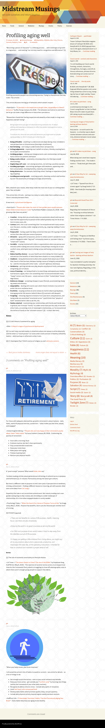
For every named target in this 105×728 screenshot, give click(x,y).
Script (75, 389)
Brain (80, 325)
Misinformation (77, 367)
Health (75, 353)
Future (84, 345)
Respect (15, 42)
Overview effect (78, 376)
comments (34, 42)
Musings (41, 26)
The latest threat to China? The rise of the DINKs (33, 562)
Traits (20, 42)
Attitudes (47, 40)
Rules (85, 382)
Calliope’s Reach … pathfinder (80, 36)
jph (26, 42)
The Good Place (78, 399)
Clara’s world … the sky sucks (80, 81)
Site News (73, 300)
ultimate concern (53, 341)
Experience (84, 342)
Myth (87, 370)
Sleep (84, 389)
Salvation (76, 385)
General (21, 26)
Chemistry (90, 326)
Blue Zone (53, 40)
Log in (72, 421)
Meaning (78, 357)
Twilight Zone (79, 402)
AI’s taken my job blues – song (80, 102)
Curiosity (9, 42)
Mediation (31, 26)
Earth (89, 339)
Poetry (72, 293)
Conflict (86, 329)
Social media (76, 392)
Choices (59, 40)
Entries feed (74, 424)
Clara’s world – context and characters (83, 59)
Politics (74, 379)
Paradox (91, 376)
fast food (17, 689)
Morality (76, 369)
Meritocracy (76, 364)
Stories (51, 26)
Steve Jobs (37, 471)
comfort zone (44, 682)
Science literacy (89, 386)
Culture (77, 338)
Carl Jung (25, 488)
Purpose (75, 382)
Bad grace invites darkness (18, 352)
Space (87, 392)
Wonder (74, 406)
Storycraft (86, 396)
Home (4, 26)
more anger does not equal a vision (51, 352)
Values (92, 403)
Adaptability (39, 40)
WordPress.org (74, 431)
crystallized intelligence (23, 202)
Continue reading (83, 76)
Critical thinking (78, 334)
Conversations (77, 331)
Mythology (76, 373)
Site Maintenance (76, 297)
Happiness (79, 349)
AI (73, 325)
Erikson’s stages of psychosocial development (28, 326)
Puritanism (85, 379)
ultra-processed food (29, 689)
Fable (74, 345)
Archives (73, 313)
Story (75, 396)
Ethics (74, 342)
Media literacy (77, 361)
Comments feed (75, 427)
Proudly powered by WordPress (12, 724)
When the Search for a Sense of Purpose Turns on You (40, 503)
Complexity (75, 329)
